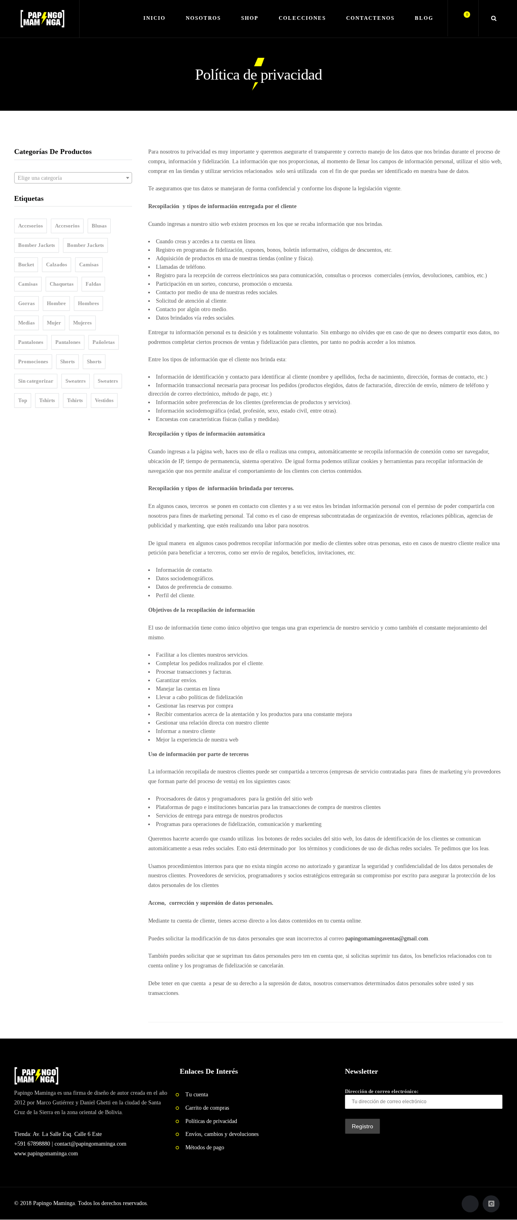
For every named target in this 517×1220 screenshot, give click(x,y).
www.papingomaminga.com (46, 1153)
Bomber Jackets (36, 245)
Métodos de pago (204, 1147)
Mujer (54, 323)
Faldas (93, 284)
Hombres (88, 303)
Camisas (89, 264)
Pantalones (30, 342)
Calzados (56, 264)
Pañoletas (103, 342)
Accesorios (30, 226)
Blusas (99, 226)
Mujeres (82, 323)
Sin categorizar (35, 381)
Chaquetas (62, 284)
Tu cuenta (196, 1094)
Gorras (26, 303)
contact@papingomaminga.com (90, 1144)
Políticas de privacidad (211, 1121)
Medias (26, 323)
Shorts (67, 361)
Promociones (33, 361)
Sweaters (75, 381)
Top (22, 400)
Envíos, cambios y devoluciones (221, 1134)
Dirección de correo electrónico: (381, 1091)
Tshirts (47, 400)
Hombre (56, 303)
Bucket (26, 264)
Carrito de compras (207, 1108)
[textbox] (73, 178)
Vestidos (104, 400)
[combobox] (73, 177)
